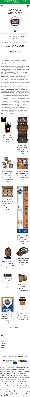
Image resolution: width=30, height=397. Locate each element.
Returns (3, 345)
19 (15, 327)
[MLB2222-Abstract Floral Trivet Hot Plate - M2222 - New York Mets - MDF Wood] (22, 163)
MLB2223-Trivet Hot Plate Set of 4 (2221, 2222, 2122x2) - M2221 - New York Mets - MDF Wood (7, 175)
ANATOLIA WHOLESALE (15, 11)
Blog (2, 347)
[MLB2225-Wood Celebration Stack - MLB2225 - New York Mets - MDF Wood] (22, 130)
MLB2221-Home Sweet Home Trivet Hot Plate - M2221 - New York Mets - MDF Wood (7, 204)
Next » (18, 327)
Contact (3, 343)
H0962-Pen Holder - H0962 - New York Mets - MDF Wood (7, 137)
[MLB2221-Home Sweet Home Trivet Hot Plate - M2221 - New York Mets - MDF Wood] (7, 191)
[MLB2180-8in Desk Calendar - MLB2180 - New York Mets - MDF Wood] (7, 253)
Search (3, 341)
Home (3, 339)
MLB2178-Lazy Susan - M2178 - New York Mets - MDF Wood (22, 260)
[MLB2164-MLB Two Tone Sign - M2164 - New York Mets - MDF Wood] (7, 305)
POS (24, 356)
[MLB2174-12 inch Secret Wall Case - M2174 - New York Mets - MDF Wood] (22, 278)
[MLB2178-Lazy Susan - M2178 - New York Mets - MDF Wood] (22, 251)
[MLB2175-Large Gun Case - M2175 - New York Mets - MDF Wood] (7, 275)
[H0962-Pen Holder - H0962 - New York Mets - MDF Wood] (7, 125)
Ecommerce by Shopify (15, 357)
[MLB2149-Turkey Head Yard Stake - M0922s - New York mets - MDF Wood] (22, 304)
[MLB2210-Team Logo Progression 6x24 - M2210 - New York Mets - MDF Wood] (22, 209)
